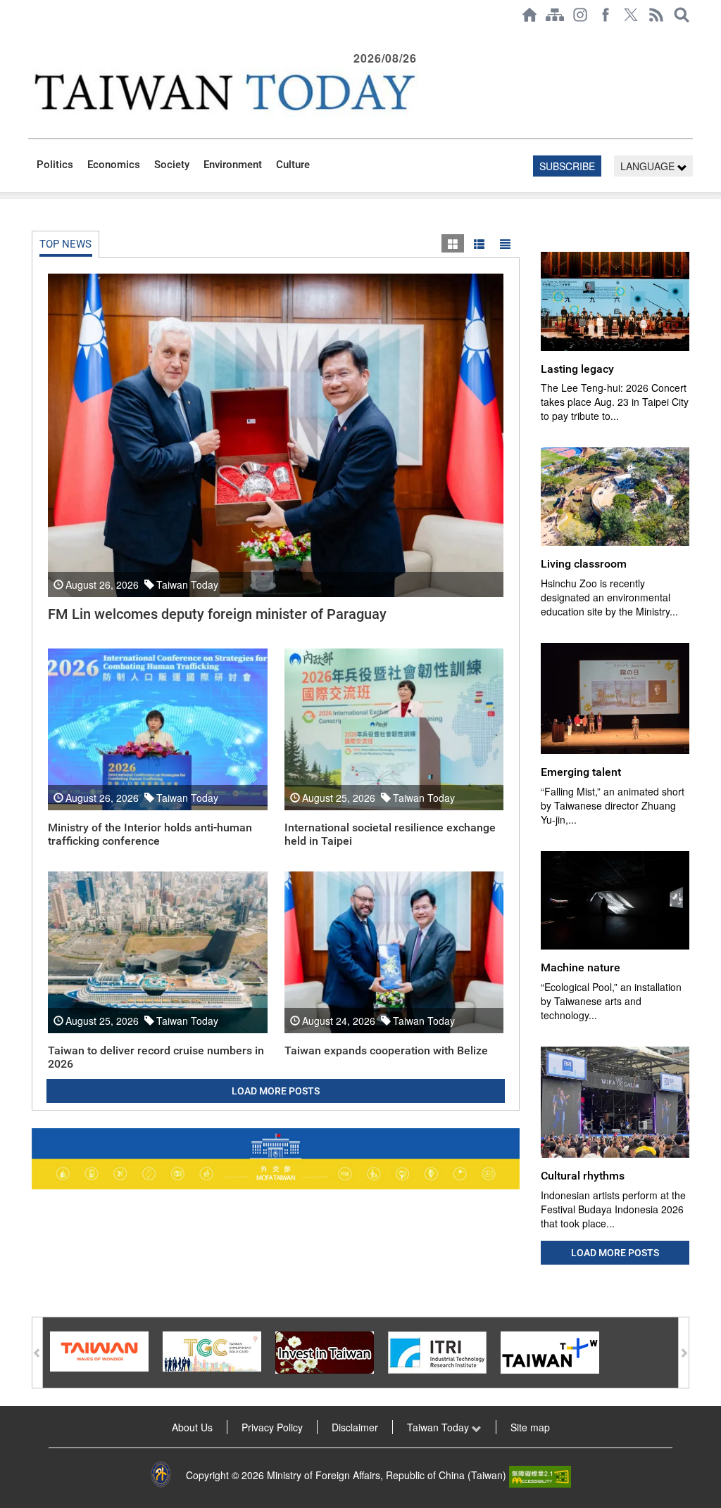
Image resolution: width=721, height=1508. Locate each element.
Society (171, 164)
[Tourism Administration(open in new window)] (99, 1350)
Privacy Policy (272, 1427)
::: (32, 37)
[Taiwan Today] (224, 92)
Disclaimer (355, 1427)
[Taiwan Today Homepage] (529, 15)
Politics (55, 164)
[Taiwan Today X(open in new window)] (631, 15)
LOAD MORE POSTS (276, 1091)
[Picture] (452, 243)
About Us (192, 1427)
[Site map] (555, 15)
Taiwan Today (439, 1427)
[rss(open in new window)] (656, 15)
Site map (530, 1427)
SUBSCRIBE (567, 166)
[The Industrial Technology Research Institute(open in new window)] (437, 1350)
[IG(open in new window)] (580, 15)
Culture (293, 164)
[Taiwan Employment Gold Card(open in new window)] (212, 1350)
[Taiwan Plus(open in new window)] (550, 1350)
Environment (232, 164)
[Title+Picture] (479, 243)
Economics (113, 164)
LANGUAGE (648, 166)
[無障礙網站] (540, 1475)
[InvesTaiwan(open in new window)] (324, 1350)
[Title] (505, 243)
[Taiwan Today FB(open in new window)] (605, 15)
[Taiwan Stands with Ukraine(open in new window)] (276, 1158)
